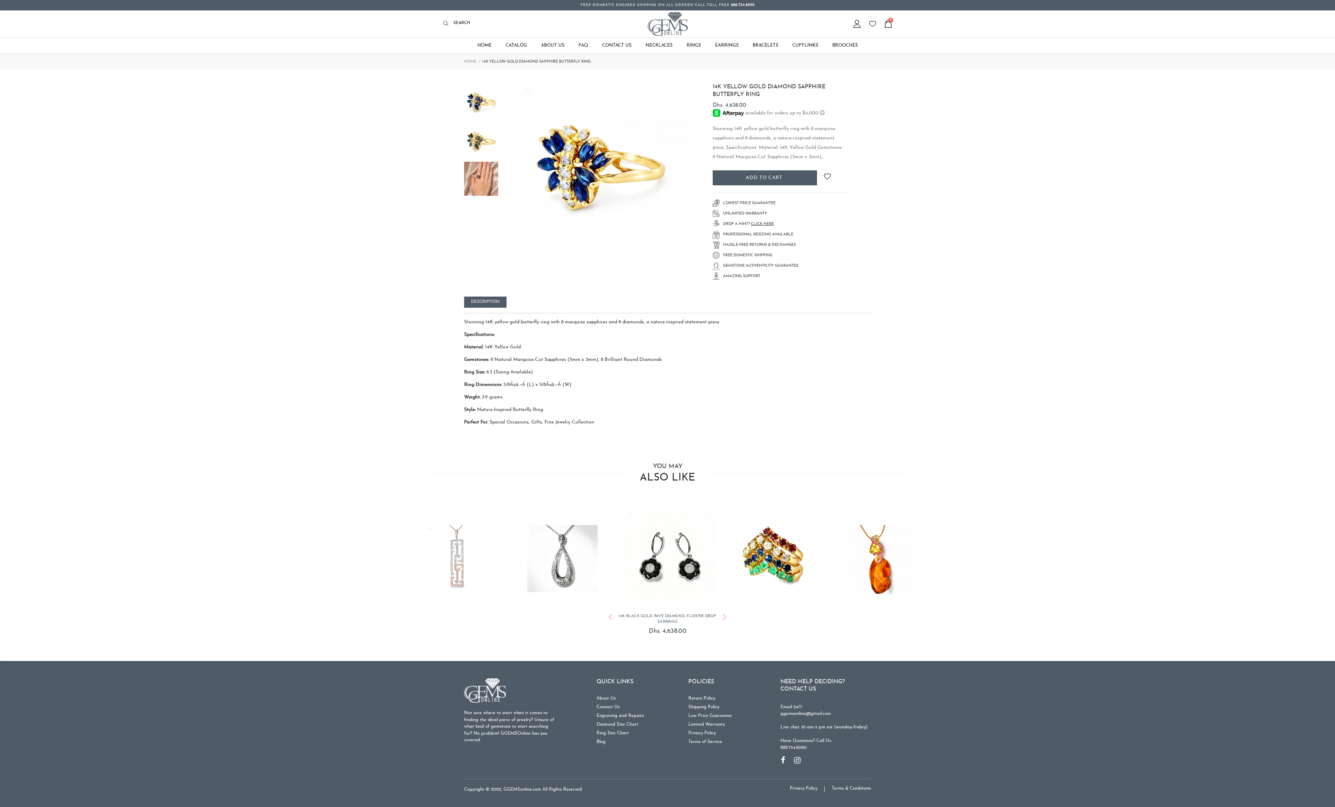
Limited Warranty (706, 715)
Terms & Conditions (851, 779)
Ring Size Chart (613, 724)
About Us (606, 689)
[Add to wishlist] (827, 177)
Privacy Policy (702, 724)
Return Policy (701, 689)
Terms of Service (705, 733)
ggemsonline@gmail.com (805, 704)
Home (470, 62)
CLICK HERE (762, 224)
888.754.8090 (793, 738)
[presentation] (610, 609)
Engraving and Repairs (620, 706)
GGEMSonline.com (522, 780)
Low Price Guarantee (710, 706)
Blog (601, 733)
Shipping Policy (703, 698)
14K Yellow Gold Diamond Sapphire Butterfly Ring (769, 90)
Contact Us (608, 698)
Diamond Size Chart (617, 715)
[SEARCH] (447, 24)
